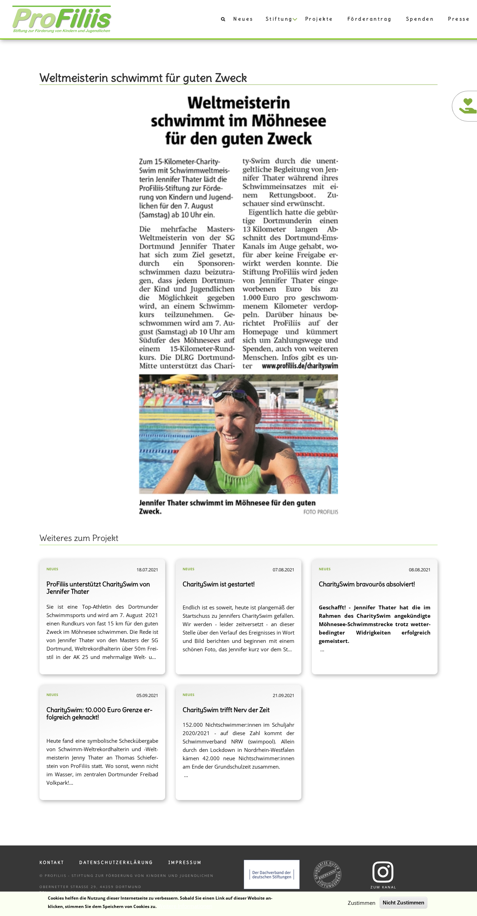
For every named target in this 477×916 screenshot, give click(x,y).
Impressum (185, 862)
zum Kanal (383, 887)
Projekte (319, 19)
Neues (243, 19)
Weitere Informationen (185, 905)
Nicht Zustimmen (403, 903)
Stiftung (279, 19)
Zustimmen (361, 902)
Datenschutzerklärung (116, 862)
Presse (459, 19)
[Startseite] (62, 18)
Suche (219, 20)
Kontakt (51, 862)
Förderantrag (369, 19)
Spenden (420, 19)
